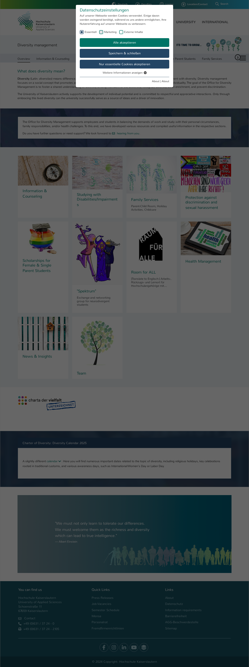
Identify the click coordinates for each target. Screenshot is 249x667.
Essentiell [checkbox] (90, 32)
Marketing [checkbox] (110, 32)
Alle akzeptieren (124, 42)
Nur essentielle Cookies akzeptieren (124, 64)
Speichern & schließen (125, 53)
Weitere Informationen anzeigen (123, 72)
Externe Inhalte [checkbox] (133, 32)
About (156, 81)
